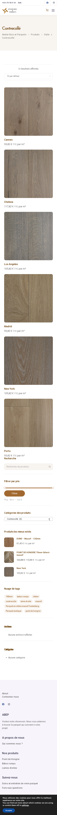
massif (38, 601)
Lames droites (9, 768)
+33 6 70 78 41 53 (9, 3)
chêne (35, 596)
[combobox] (28, 519)
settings (25, 805)
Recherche (50, 467)
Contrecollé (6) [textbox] (27, 519)
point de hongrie (33, 611)
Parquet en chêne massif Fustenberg (22, 606)
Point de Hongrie (11, 759)
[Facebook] (47, 2)
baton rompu (23, 596)
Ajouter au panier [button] (28, 124)
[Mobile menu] (53, 10)
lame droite (26, 601)
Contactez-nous (10, 696)
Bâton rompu (8, 763)
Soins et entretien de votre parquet (20, 783)
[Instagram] (54, 2)
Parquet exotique (13, 611)
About (5, 693)
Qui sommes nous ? (12, 743)
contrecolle (11, 601)
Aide (19, 3)
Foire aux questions (12, 788)
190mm (9, 596)
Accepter (8, 810)
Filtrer (14, 493)
